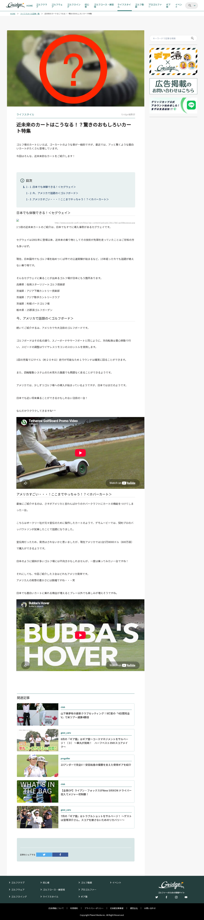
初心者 (46, 882)
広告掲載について (56, 908)
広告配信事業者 (117, 908)
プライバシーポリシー (94, 908)
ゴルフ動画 (86, 882)
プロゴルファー (88, 889)
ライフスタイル (50, 896)
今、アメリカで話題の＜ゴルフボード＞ (55, 193)
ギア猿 (84, 896)
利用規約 (74, 908)
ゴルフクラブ (18, 882)
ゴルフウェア (18, 889)
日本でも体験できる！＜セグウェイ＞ (54, 187)
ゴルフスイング (19, 896)
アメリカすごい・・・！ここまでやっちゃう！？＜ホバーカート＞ (71, 199)
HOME (12, 14)
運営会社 (134, 908)
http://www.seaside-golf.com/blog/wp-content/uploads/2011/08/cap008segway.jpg (95, 223)
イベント (116, 882)
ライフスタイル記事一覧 (30, 14)
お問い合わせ (150, 908)
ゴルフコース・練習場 (54, 889)
